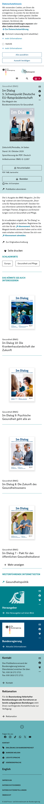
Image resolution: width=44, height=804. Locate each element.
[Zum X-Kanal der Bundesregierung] (25, 737)
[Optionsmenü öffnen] (40, 100)
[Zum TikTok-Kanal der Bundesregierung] (15, 737)
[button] (22, 38)
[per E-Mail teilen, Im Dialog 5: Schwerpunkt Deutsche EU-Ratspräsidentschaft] (40, 87)
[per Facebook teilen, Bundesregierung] (40, 629)
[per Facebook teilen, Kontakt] (40, 663)
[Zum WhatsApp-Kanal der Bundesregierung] (20, 737)
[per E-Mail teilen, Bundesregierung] (40, 625)
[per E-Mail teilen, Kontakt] (40, 658)
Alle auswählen (22, 55)
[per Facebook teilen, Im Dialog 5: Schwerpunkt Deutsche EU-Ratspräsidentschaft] (40, 91)
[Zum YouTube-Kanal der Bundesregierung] (30, 737)
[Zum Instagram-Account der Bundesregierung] (10, 737)
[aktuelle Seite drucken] (40, 96)
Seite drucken (15, 250)
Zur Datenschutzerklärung (17, 29)
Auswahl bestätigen (22, 60)
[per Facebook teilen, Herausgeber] (40, 596)
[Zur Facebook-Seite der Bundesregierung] (5, 737)
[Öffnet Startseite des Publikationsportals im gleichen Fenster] (8, 72)
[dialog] (22, 33)
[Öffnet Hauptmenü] (17, 78)
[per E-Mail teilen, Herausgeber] (40, 591)
